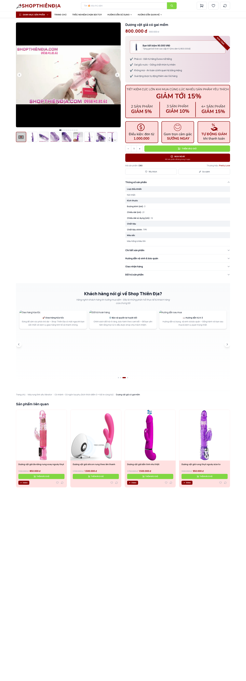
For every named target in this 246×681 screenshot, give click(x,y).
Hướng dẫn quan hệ (149, 14)
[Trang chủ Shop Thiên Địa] (38, 5)
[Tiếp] (227, 344)
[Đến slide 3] (123, 377)
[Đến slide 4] (126, 377)
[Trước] (19, 344)
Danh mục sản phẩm (34, 14)
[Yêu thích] (213, 6)
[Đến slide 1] (118, 377)
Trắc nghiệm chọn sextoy (87, 14)
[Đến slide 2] (120, 377)
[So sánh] (225, 6)
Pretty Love (224, 165)
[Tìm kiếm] (172, 5)
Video (25, 482)
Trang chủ (60, 14)
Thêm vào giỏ (189, 148)
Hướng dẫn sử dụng (118, 14)
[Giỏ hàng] (202, 6)
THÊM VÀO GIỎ (42, 476)
